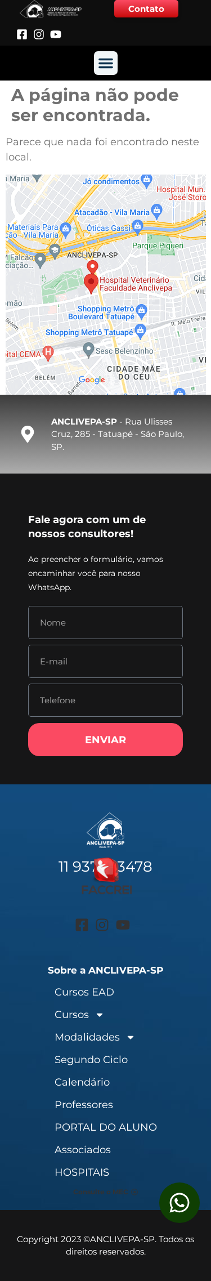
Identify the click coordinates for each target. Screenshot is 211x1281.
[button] (106, 63)
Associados (83, 1150)
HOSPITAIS (82, 1172)
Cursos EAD (84, 992)
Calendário (82, 1082)
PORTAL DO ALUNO (106, 1127)
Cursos (72, 1014)
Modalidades (87, 1037)
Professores (84, 1105)
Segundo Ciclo (91, 1060)
